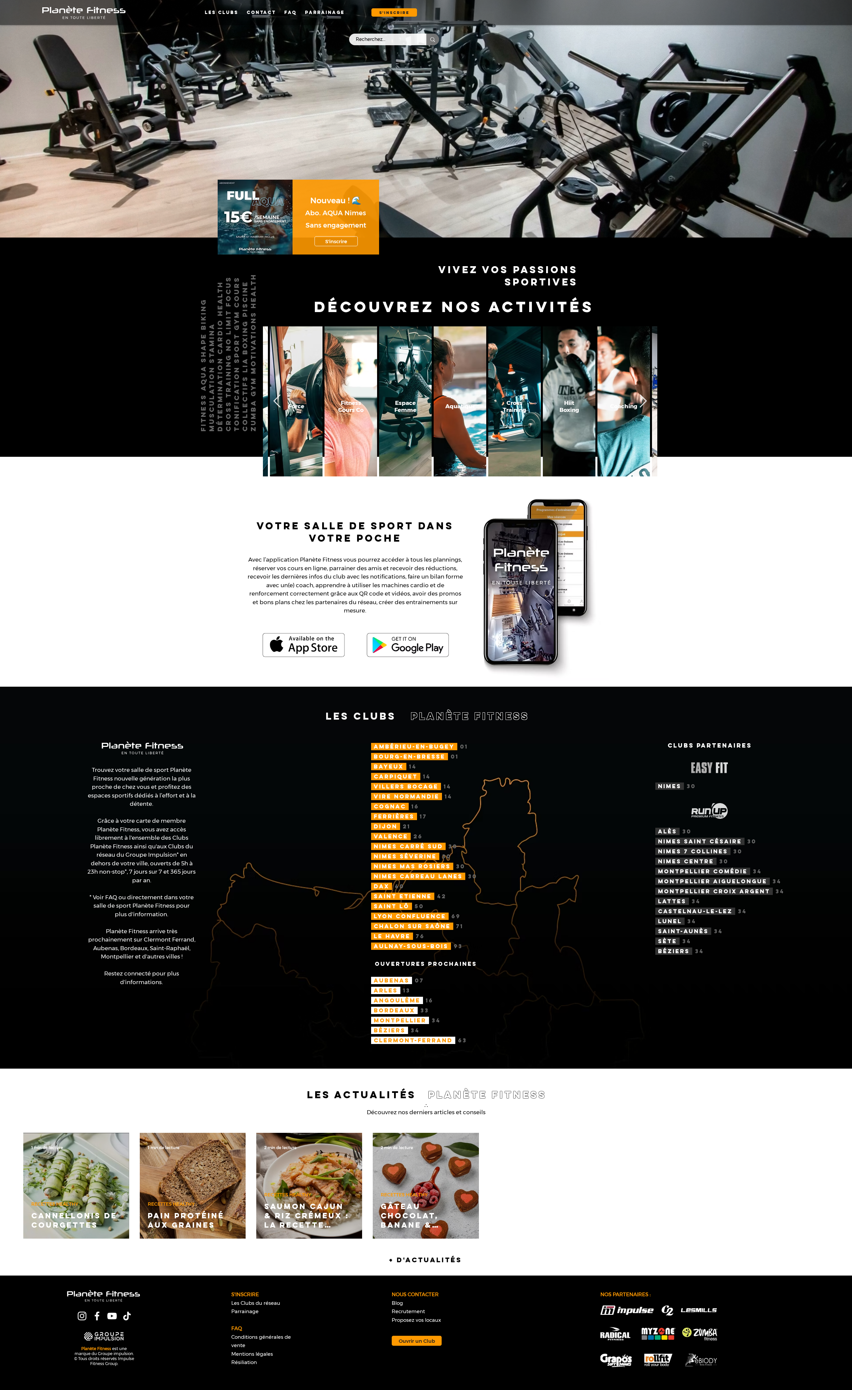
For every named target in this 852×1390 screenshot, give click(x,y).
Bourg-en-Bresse (409, 756)
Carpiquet (396, 776)
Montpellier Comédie (702, 871)
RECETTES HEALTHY (54, 1204)
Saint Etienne (403, 896)
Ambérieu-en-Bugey (414, 746)
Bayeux (389, 766)
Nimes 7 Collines (693, 851)
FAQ (111, 897)
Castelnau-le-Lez (695, 911)
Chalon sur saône (412, 926)
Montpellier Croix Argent (714, 891)
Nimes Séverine (405, 856)
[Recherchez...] (432, 39)
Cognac (390, 806)
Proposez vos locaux (416, 1320)
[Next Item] (643, 401)
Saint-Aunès (683, 931)
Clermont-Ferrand (413, 1040)
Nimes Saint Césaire (700, 841)
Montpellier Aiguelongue (712, 881)
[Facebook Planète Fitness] (97, 1316)
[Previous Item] (277, 401)
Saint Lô (391, 906)
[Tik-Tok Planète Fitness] (127, 1316)
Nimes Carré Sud (408, 846)
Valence (391, 836)
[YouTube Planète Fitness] (112, 1316)
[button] (394, 12)
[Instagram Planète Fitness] (82, 1316)
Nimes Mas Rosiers (412, 866)
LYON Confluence (410, 916)
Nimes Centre (686, 861)
